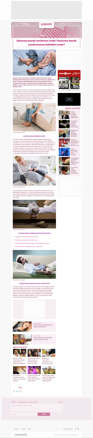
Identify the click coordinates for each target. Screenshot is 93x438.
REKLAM (16, 429)
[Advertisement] (34, 309)
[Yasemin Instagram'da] (17, 24)
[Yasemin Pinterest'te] (19, 24)
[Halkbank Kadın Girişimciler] (25, 24)
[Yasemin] (46, 25)
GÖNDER (44, 414)
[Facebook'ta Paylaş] (14, 391)
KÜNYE (29, 429)
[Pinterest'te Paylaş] (20, 391)
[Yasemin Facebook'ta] (15, 24)
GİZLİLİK (23, 429)
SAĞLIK (42, 35)
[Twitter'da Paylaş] (17, 391)
